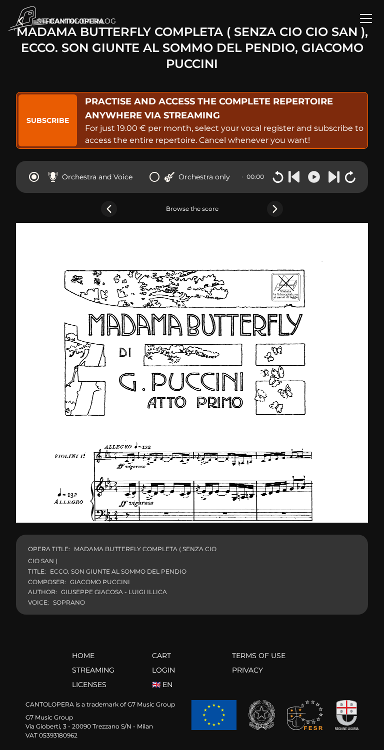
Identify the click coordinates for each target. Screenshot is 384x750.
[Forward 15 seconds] (350, 177)
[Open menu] (366, 18)
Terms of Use (259, 655)
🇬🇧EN (162, 684)
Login (163, 670)
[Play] (314, 177)
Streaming (93, 670)
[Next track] (334, 177)
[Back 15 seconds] (278, 177)
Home (83, 655)
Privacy (247, 670)
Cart (161, 655)
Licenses (89, 684)
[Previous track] (294, 177)
